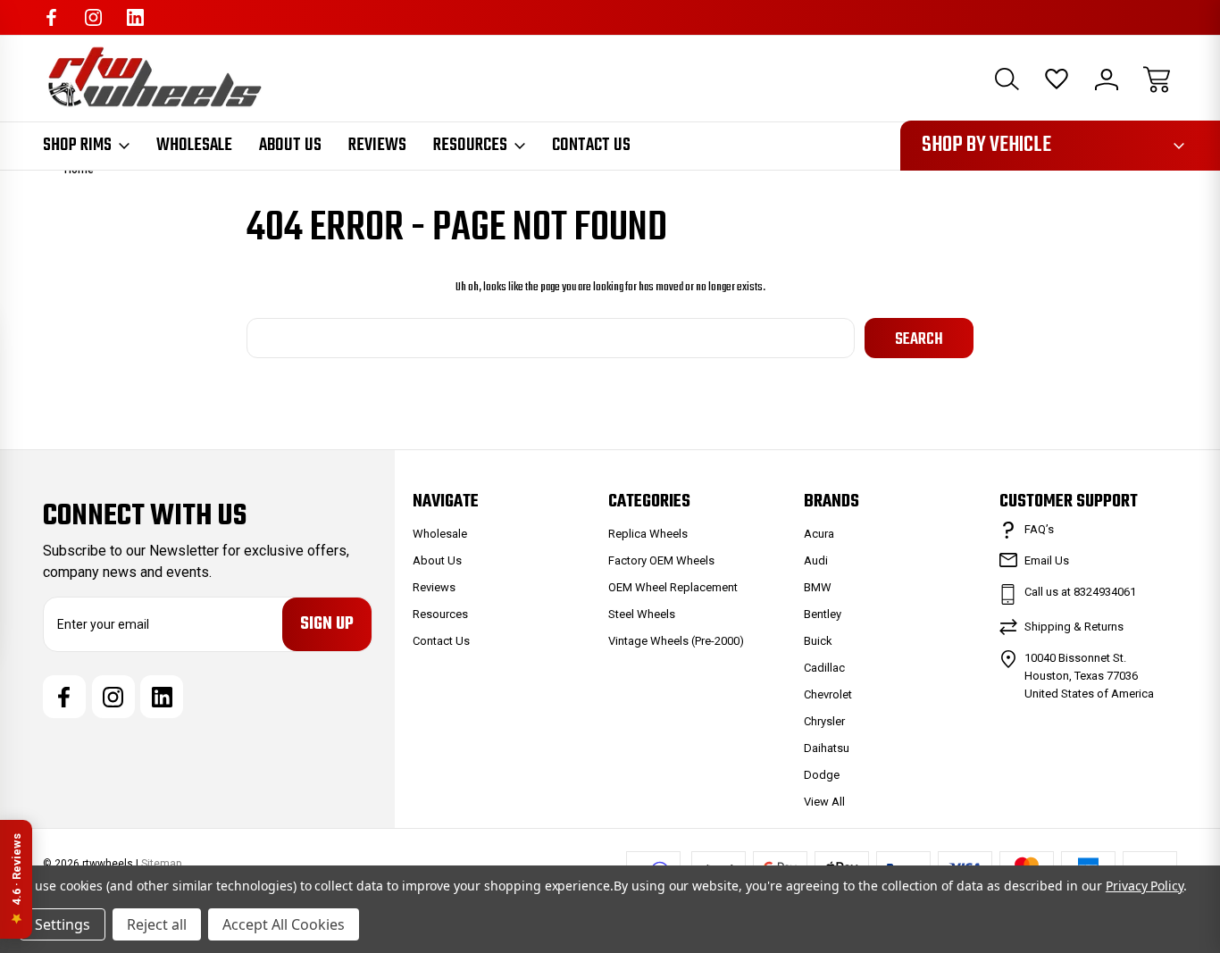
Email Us (1046, 560)
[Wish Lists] (1056, 79)
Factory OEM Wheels (661, 560)
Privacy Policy (1144, 885)
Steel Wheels (641, 614)
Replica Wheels (648, 533)
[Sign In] (1106, 79)
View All (824, 801)
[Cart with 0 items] (1156, 79)
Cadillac (824, 667)
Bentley (822, 614)
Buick (818, 641)
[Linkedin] (135, 17)
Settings (62, 924)
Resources (470, 145)
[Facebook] (51, 17)
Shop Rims (77, 145)
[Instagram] (93, 17)
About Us (290, 145)
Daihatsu (826, 748)
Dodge (822, 775)
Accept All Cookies (283, 924)
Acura (819, 533)
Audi (816, 560)
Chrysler (824, 721)
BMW (817, 587)
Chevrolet (828, 694)
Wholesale (194, 145)
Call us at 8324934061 (1080, 591)
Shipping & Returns (1074, 626)
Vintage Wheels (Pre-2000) (676, 641)
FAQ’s (1039, 529)
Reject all (157, 924)
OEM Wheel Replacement (673, 587)
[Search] (1006, 79)
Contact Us (591, 145)
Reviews (377, 145)
